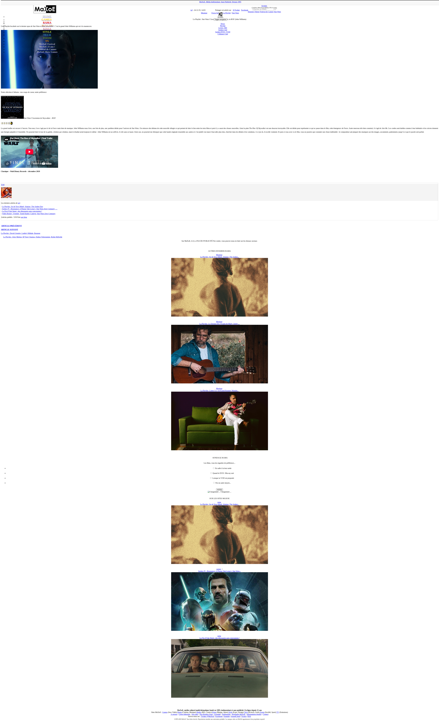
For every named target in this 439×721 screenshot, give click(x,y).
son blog (24, 217)
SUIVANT (9, 230)
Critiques (223, 34)
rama (219, 502)
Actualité (217, 714)
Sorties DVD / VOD (222, 32)
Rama (180, 712)
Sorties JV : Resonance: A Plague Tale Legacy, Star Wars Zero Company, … (29, 209)
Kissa (214, 712)
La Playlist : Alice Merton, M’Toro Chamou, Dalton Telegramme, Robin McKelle (32, 237)
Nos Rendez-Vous (206, 714)
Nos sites (195, 714)
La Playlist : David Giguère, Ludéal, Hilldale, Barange (20, 233)
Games (164, 712)
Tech (246, 712)
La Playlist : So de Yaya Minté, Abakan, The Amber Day (22, 207)
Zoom (262, 712)
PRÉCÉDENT (11, 226)
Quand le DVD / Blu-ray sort (223, 473)
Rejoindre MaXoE (238, 714)
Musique (219, 255)
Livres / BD (222, 28)
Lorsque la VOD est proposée (223, 478)
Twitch (243, 716)
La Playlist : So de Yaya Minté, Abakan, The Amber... (219, 257)
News (223, 24)
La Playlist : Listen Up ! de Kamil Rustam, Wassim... (219, 391)
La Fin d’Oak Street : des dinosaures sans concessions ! (22, 211)
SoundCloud (235, 716)
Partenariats (226, 714)
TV (277, 712)
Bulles (199, 712)
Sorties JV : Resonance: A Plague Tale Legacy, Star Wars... (219, 571)
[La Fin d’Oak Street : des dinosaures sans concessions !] (219, 697)
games (218, 569)
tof (3, 185)
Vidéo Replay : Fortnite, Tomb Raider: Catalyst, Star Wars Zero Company (28, 214)
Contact (265, 714)
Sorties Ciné (222, 30)
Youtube (227, 716)
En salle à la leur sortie (223, 468)
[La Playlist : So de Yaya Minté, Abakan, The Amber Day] (219, 316)
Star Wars (277, 12)
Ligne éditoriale (184, 714)
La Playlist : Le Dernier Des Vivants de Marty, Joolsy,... (219, 324)
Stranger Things (253, 12)
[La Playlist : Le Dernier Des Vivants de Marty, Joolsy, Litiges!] (219, 383)
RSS (249, 716)
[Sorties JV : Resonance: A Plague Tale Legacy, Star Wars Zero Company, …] (219, 630)
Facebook (218, 716)
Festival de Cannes (266, 12)
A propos (174, 714)
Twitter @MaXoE (207, 716)
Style (230, 712)
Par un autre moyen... (223, 483)
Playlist (222, 26)
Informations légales (254, 714)
